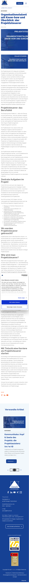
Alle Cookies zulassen (14, 302)
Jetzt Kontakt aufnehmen (13, 526)
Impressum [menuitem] (8, 573)
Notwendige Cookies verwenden (14, 306)
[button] (7, 470)
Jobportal (19, 3)
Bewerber (4, 11)
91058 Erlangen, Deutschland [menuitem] (9, 501)
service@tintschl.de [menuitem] (7, 510)
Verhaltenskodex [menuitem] (22, 575)
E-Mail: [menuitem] (4, 509)
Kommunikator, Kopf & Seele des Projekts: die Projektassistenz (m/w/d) (14, 440)
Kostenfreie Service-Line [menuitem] (8, 504)
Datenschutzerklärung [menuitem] (17, 573)
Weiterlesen (11, 461)
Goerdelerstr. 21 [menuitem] (6, 499)
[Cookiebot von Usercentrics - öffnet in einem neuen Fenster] (21, 275)
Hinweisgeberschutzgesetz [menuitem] (9, 575)
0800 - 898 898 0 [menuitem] (6, 506)
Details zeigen (21, 297)
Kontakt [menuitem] (15, 577)
